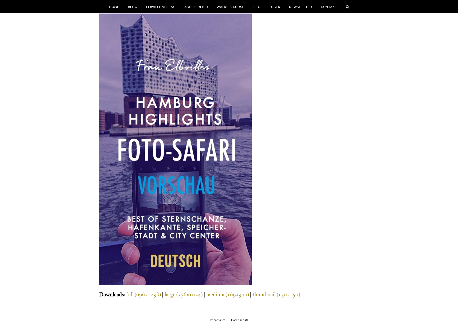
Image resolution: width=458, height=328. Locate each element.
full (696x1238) (143, 294)
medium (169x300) (227, 294)
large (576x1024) (183, 294)
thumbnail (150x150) (276, 294)
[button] (347, 6)
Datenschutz (239, 320)
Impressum (217, 320)
